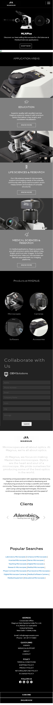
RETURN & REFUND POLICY (26, 671)
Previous (10, 517)
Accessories (39, 340)
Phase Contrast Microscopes (14, 571)
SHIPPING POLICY (26, 665)
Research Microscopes (17, 567)
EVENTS (26, 645)
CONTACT (26, 654)
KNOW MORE (26, 125)
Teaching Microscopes (18, 564)
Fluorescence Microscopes (38, 571)
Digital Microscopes (36, 564)
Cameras (38, 314)
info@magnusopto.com (29, 635)
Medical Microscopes (35, 567)
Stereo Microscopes (35, 560)
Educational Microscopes (34, 578)
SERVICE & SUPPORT (26, 648)
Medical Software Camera (38, 574)
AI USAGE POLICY (26, 674)
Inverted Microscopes (17, 560)
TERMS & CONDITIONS (26, 662)
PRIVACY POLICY (26, 668)
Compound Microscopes (37, 557)
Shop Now (26, 46)
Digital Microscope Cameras (15, 574)
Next (44, 517)
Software (14, 340)
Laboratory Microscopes (15, 557)
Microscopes (14, 314)
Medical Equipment (15, 578)
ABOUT (26, 651)
